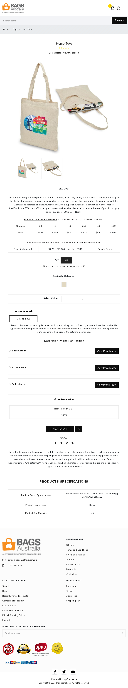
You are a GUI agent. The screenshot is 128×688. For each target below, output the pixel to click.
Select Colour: (51, 298)
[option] (28, 168)
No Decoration (65, 399)
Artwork (70, 559)
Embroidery (18, 384)
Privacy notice (73, 564)
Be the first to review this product (64, 52)
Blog (4, 591)
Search (119, 20)
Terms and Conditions (77, 549)
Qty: (57, 259)
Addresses (71, 595)
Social (64, 438)
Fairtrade (6, 620)
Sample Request (106, 249)
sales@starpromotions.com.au (67, 328)
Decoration (71, 569)
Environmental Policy (12, 610)
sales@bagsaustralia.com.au (22, 559)
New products (9, 605)
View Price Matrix (106, 351)
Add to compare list (78, 429)
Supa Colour (19, 350)
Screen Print (19, 367)
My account (72, 586)
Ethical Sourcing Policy (13, 615)
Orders (69, 591)
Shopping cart (73, 600)
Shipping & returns (75, 554)
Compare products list (13, 600)
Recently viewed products (15, 595)
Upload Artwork (23, 310)
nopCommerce (70, 679)
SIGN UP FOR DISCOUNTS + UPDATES (23, 626)
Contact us (71, 574)
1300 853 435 (15, 565)
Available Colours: (63, 276)
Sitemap (70, 545)
